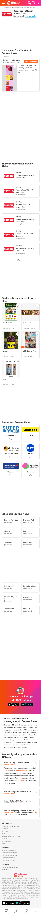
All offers (5, 831)
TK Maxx (14, 7)
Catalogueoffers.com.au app (11, 836)
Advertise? (5, 828)
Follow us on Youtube (9, 858)
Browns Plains (9, 764)
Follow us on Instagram (9, 855)
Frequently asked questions (10, 826)
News (3, 843)
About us (4, 838)
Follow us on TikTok (8, 860)
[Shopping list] (33, 3)
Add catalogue (6, 841)
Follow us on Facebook (9, 853)
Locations (21, 7)
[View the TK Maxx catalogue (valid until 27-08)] (9, 78)
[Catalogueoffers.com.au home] (13, 3)
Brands (4, 833)
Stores (7, 7)
